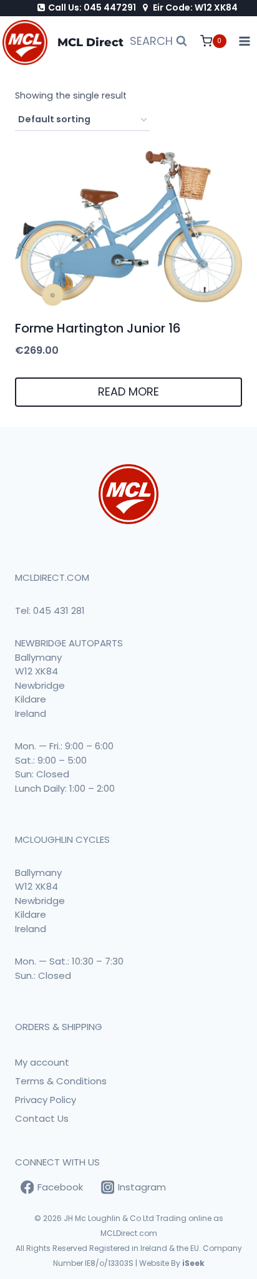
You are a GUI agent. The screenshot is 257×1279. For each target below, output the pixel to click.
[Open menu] (245, 41)
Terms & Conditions (61, 1080)
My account (42, 1062)
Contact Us (42, 1118)
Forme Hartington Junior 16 (98, 328)
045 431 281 (59, 610)
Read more (128, 391)
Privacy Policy (45, 1099)
